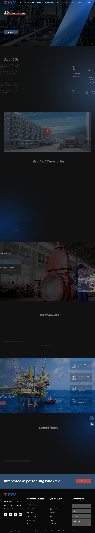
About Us (32, 2)
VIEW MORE (10, 32)
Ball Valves (30, 512)
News (57, 2)
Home (20, 2)
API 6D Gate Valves (33, 505)
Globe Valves (31, 516)
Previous (51, 280)
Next (90, 280)
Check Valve (31, 520)
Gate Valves (31, 509)
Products (26, 2)
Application (40, 2)
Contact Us (64, 2)
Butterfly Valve (32, 524)
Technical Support (50, 2)
